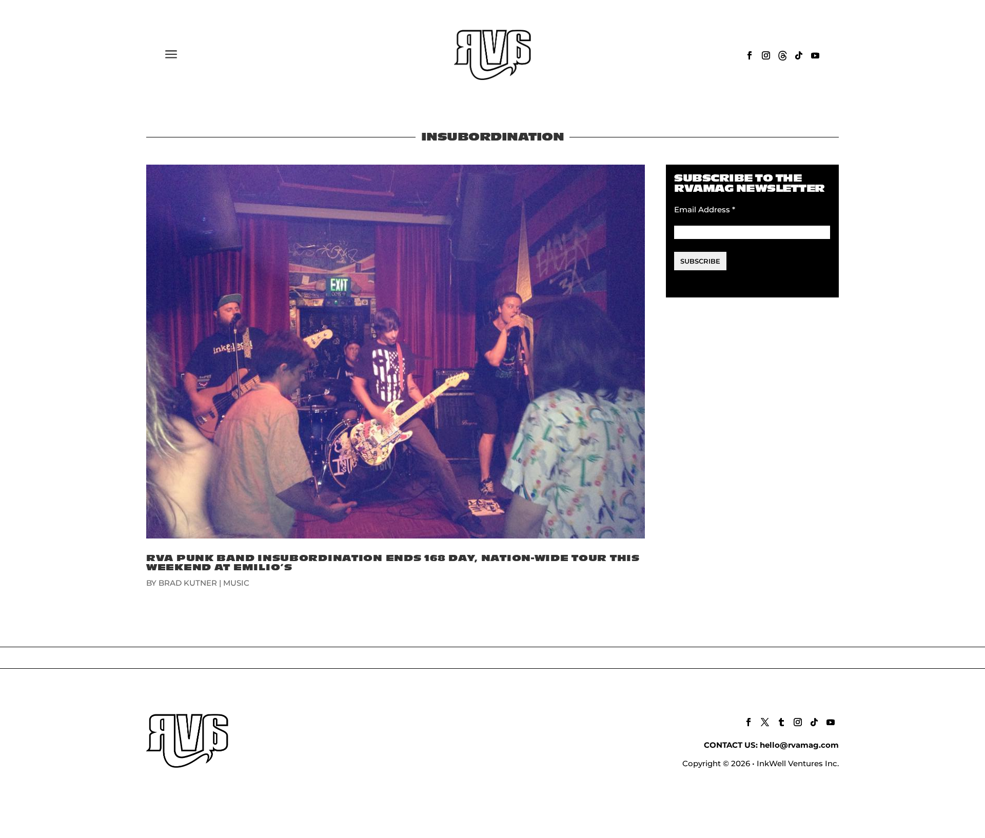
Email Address (704, 209)
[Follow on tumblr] (781, 722)
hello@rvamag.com (799, 745)
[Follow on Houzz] (782, 55)
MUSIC (236, 583)
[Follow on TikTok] (799, 55)
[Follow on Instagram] (766, 55)
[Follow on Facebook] (749, 55)
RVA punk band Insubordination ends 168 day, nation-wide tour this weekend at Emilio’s (393, 563)
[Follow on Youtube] (815, 55)
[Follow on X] (765, 722)
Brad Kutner (188, 583)
